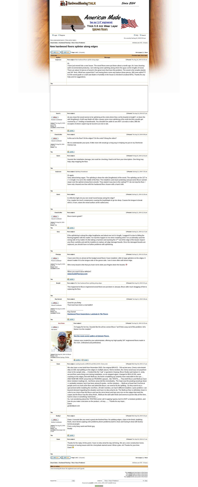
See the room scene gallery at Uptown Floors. (91, 336)
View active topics (70, 40)
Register (62, 35)
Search (143, 35)
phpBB (91, 483)
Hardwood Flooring (64, 42)
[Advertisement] (72, 98)
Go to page (139, 52)
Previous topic (136, 55)
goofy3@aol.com (73, 406)
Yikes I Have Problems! (78, 42)
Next (146, 52)
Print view (54, 55)
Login (55, 35)
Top (52, 83)
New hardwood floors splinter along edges (74, 46)
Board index (54, 42)
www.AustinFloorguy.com (77, 274)
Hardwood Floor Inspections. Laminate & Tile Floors (87, 314)
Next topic (144, 55)
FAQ (136, 35)
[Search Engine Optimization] (99, 486)
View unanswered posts (57, 40)
